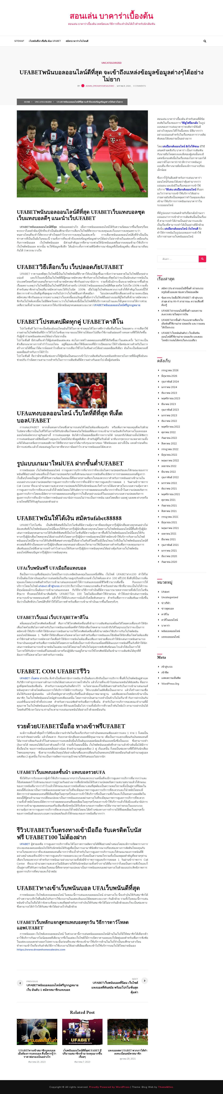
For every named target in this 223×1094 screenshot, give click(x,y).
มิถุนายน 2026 (169, 375)
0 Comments (139, 86)
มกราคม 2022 (169, 483)
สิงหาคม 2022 (169, 443)
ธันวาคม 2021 (169, 488)
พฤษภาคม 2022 (170, 460)
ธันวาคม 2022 (169, 420)
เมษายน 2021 (168, 533)
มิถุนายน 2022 (169, 454)
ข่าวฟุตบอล (167, 608)
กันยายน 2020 (169, 561)
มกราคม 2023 (169, 415)
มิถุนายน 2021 (169, 522)
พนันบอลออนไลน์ (170, 631)
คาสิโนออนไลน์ (169, 619)
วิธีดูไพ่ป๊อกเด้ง (190, 122)
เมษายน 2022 (168, 466)
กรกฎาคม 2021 (169, 516)
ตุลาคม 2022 (168, 432)
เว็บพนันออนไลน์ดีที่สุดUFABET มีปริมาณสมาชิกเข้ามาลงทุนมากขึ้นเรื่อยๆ (82, 1053)
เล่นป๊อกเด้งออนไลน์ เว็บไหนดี (181, 228)
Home (27, 102)
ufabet (165, 591)
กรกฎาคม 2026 (169, 370)
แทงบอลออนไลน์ (170, 636)
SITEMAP (19, 41)
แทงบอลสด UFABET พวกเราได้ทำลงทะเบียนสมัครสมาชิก (127, 1052)
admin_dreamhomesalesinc (100, 86)
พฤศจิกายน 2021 (170, 494)
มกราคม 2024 (169, 387)
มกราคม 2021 (169, 550)
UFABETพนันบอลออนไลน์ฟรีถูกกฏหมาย (116, 305)
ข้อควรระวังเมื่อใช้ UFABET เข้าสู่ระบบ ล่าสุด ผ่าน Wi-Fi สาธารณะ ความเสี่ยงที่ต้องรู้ (182, 301)
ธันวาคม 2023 (169, 392)
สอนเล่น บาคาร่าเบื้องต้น (111, 16)
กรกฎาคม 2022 (169, 449)
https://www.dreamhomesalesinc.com (41, 949)
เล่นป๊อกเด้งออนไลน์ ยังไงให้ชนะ (180, 146)
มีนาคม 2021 (168, 539)
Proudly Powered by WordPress (109, 1087)
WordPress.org (170, 683)
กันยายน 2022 (169, 437)
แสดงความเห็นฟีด (171, 678)
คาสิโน (165, 614)
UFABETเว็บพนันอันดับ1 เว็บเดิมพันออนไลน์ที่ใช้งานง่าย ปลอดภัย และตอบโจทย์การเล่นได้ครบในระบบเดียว (182, 336)
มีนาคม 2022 (168, 471)
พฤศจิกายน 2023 (170, 398)
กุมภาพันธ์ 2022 (170, 477)
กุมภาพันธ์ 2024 (170, 381)
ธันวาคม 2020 (169, 556)
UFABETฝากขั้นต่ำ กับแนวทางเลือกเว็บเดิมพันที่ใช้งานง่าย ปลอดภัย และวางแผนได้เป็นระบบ (183, 323)
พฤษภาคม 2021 (170, 528)
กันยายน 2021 (169, 505)
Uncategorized (112, 62)
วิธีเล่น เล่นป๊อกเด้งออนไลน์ (181, 189)
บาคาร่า (165, 625)
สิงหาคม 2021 (169, 511)
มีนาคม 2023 (168, 404)
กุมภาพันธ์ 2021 (170, 544)
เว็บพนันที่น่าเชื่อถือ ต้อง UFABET (45, 41)
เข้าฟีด (165, 672)
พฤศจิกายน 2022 (170, 426)
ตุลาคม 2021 (168, 499)
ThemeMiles (165, 1087)
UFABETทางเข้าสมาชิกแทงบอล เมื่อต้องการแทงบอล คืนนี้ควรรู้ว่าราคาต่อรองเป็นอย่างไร (37, 1053)
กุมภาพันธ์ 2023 (170, 409)
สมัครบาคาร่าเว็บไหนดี (77, 41)
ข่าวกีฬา (165, 603)
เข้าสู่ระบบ (167, 666)
